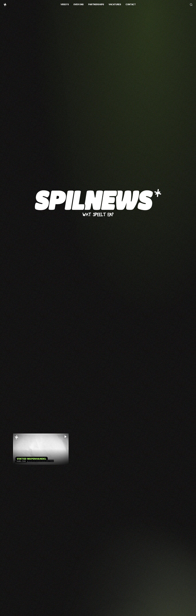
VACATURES (115, 4)
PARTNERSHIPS (96, 4)
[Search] (191, 4)
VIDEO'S (65, 4)
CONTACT (131, 4)
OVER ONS (78, 4)
